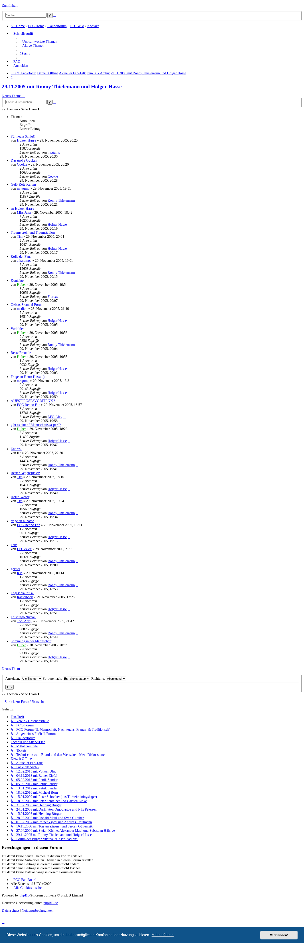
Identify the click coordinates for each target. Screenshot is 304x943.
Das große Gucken (24, 160)
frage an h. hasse (22, 521)
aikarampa (24, 260)
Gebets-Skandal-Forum (27, 304)
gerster (15, 569)
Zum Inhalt (9, 5)
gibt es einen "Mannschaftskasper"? (36, 425)
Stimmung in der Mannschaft (31, 641)
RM (19, 573)
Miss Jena (24, 212)
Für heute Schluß (23, 136)
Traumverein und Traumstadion (33, 232)
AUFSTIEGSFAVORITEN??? (33, 401)
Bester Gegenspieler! (25, 473)
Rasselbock (25, 597)
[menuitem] (38, 41)
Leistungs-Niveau (23, 617)
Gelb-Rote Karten (23, 184)
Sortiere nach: (53, 678)
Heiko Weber (20, 497)
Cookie (22, 164)
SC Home (18, 26)
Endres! (16, 449)
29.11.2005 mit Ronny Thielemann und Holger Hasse (62, 86)
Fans (14, 545)
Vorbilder (17, 329)
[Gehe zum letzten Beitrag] (62, 152)
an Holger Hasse (22, 208)
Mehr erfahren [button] (163, 935)
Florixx (53, 296)
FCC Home (36, 26)
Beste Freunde (21, 353)
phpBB (25, 895)
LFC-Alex (55, 417)
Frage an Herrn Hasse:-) (28, 377)
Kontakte (17, 280)
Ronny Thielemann (61, 200)
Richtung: (98, 678)
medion (22, 308)
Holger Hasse (26, 140)
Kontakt (93, 26)
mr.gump (54, 152)
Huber (21, 284)
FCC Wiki (77, 26)
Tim (19, 236)
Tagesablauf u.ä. (22, 593)
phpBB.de (50, 903)
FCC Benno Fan (28, 405)
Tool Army (24, 621)
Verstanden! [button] (279, 935)
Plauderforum (57, 26)
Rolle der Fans (21, 256)
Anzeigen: (13, 678)
